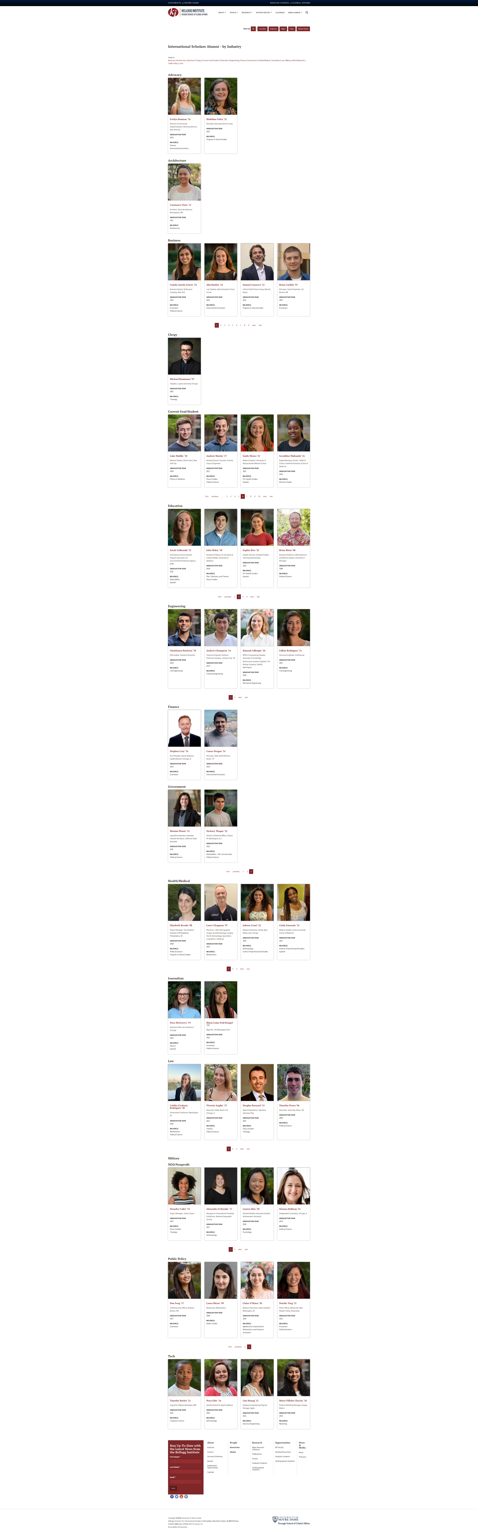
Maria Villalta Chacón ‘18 (293, 1400)
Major (283, 29)
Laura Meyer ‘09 (215, 1303)
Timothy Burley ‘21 (180, 1400)
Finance (243, 60)
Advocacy (171, 60)
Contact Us (198, 1524)
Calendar (279, 12)
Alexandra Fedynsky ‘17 (219, 1208)
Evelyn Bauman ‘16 (180, 119)
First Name (175, 1457)
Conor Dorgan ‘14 (215, 751)
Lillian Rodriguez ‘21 (290, 650)
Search (307, 14)
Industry (273, 29)
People (233, 12)
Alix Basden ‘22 (214, 284)
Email (173, 1477)
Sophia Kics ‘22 (251, 550)
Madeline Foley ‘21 (216, 119)
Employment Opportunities (212, 1466)
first (207, 496)
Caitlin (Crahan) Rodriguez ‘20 (179, 1106)
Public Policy (173, 63)
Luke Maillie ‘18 (178, 455)
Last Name (175, 1467)
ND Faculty (279, 1447)
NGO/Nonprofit (298, 60)
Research (246, 12)
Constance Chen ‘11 (180, 204)
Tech (181, 63)
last (260, 325)
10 (259, 496)
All (253, 29)
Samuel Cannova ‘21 (254, 284)
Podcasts (302, 1457)
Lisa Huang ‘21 (251, 1400)
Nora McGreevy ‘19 (180, 1022)
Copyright (172, 1518)
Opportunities (263, 12)
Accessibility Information (177, 1527)
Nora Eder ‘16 (213, 1400)
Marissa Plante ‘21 (180, 831)
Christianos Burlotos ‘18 (183, 650)
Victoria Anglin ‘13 (216, 1105)
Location (262, 29)
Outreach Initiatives (215, 1456)
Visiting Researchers (283, 1452)
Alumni (233, 1452)
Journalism (275, 60)
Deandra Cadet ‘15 (180, 1208)
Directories (235, 1447)
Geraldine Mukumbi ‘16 (292, 455)
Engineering (234, 60)
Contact (210, 1452)
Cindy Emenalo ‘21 (289, 925)
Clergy (198, 60)
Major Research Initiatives (258, 1448)
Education (224, 60)
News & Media (294, 12)
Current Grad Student (210, 60)
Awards (210, 1461)
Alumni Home (303, 29)
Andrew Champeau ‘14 (218, 650)
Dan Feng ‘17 (177, 1303)
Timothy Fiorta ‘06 (289, 1105)
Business (191, 60)
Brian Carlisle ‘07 (288, 284)
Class (292, 29)
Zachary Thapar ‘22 (216, 831)
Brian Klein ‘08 (287, 550)
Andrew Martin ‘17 (216, 455)
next (254, 325)
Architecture (181, 60)
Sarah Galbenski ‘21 (180, 550)
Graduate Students (259, 1463)
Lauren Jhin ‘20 (251, 1208)
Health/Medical (264, 60)
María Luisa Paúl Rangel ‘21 (219, 1024)
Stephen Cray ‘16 (179, 751)
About (221, 12)
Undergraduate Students (258, 1468)
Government (252, 60)
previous (215, 496)
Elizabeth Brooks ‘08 (181, 925)
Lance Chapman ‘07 (217, 925)
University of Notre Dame (191, 1518)
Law (282, 60)
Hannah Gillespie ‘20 (254, 650)
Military (288, 60)
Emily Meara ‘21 (251, 455)
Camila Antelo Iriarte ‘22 (183, 284)
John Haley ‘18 (214, 550)
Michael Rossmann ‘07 (182, 379)
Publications (257, 1454)
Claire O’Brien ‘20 (252, 1303)
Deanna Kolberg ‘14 (289, 1208)
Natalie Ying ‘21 (288, 1303)
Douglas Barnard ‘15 (254, 1105)
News (301, 1452)
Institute (210, 1447)
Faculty (255, 1458)
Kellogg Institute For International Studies (184, 1521)
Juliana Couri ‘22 (252, 925)
